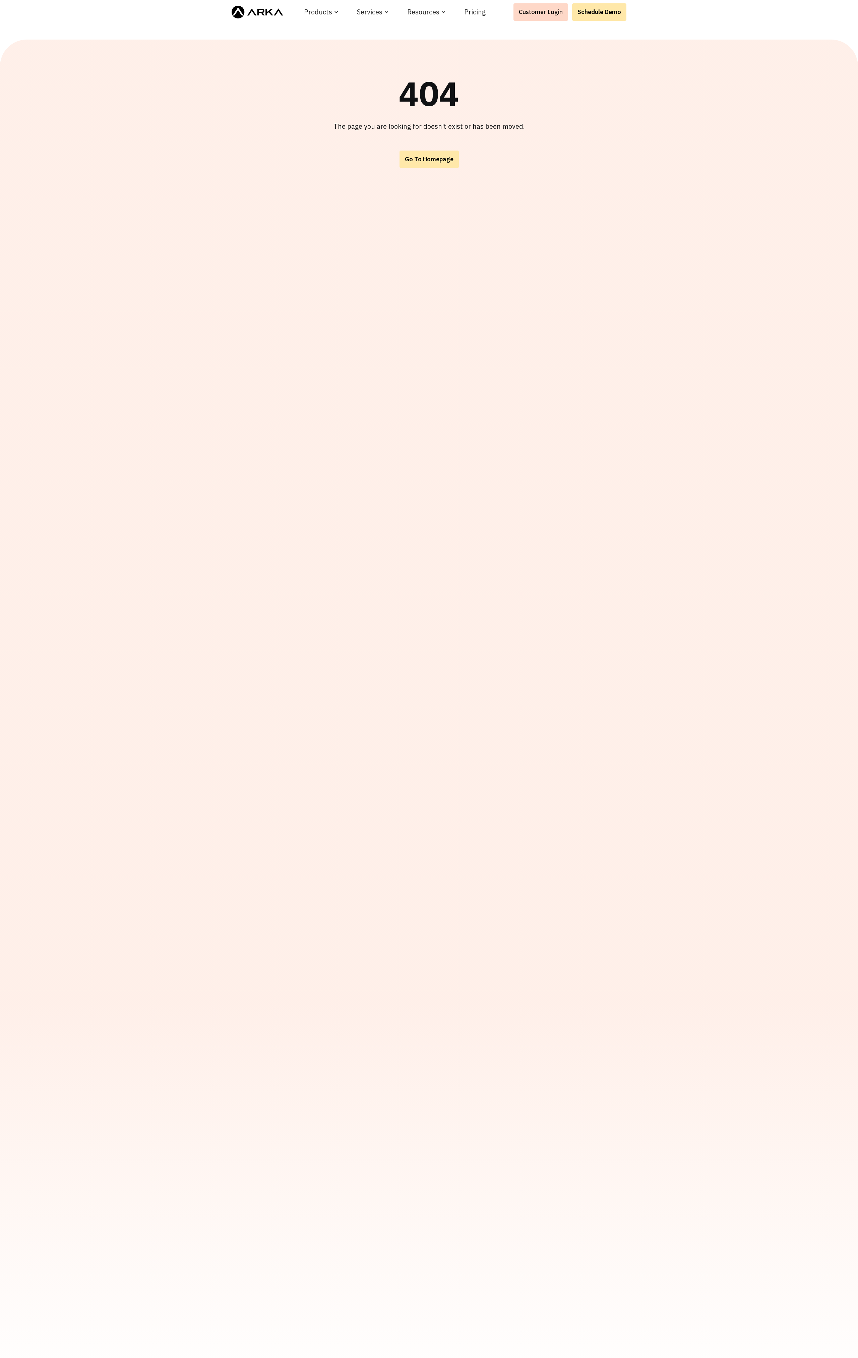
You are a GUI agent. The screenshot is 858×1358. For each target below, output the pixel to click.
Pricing (475, 11)
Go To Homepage (429, 159)
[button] (321, 12)
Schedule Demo (599, 12)
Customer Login (541, 12)
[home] (257, 12)
